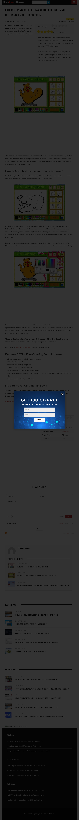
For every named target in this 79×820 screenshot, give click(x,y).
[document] (39, 410)
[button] (62, 394)
